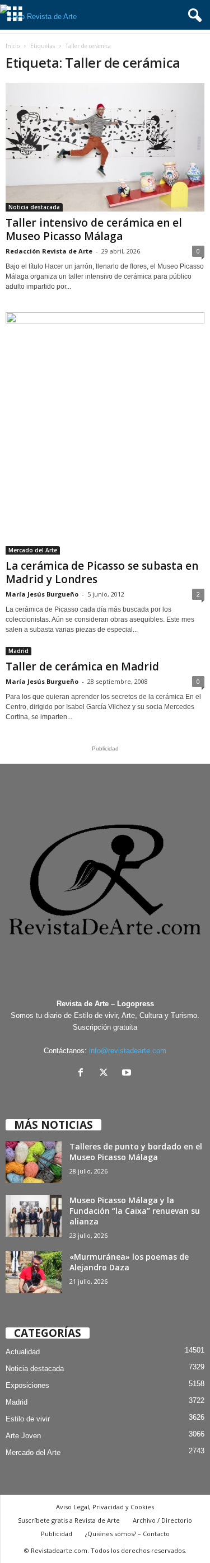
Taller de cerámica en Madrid (82, 666)
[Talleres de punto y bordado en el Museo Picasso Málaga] (34, 1162)
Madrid (18, 651)
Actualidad (23, 1352)
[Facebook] (83, 1073)
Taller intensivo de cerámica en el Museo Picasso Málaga (94, 229)
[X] (106, 1073)
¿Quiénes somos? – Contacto (127, 1533)
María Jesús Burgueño (42, 594)
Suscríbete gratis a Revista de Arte (69, 1520)
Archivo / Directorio (162, 1520)
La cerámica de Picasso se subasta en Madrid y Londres (102, 572)
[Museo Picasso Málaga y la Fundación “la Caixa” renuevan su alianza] (34, 1216)
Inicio (13, 46)
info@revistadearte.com (127, 1050)
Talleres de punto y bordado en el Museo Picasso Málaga (135, 1151)
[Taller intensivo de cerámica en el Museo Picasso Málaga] (105, 147)
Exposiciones (27, 1385)
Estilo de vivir (28, 1419)
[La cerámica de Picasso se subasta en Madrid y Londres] (105, 433)
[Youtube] (128, 1073)
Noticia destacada (34, 207)
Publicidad (56, 1533)
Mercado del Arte (32, 550)
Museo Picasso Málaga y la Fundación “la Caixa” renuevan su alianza (134, 1211)
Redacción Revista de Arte (49, 251)
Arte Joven (23, 1435)
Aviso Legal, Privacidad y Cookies (105, 1507)
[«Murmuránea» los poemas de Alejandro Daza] (34, 1272)
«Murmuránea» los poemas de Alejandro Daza (129, 1262)
